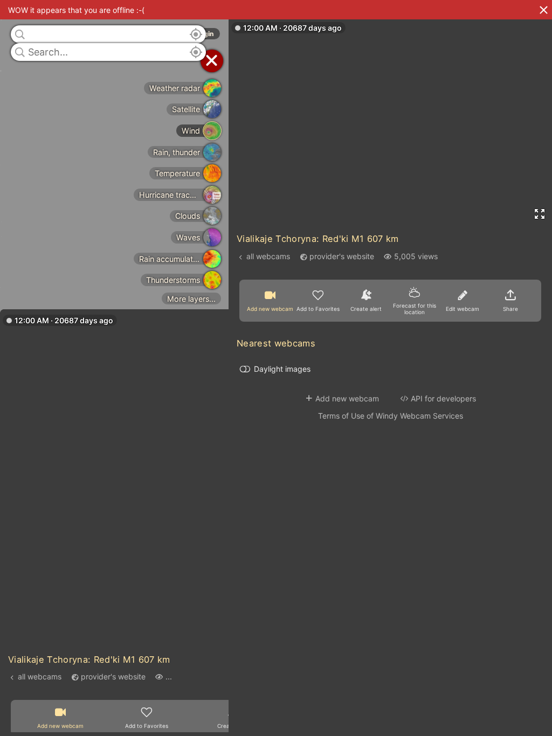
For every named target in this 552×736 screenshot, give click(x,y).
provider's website (113, 676)
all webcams (39, 676)
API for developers (443, 398)
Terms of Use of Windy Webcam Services (390, 415)
